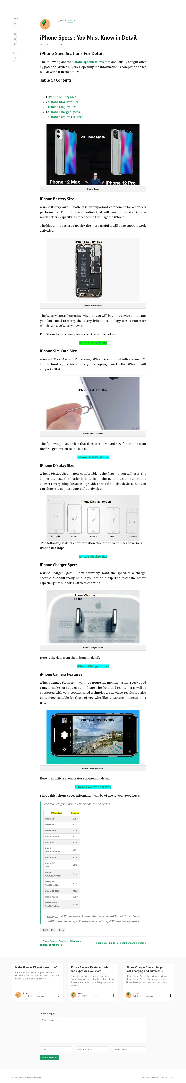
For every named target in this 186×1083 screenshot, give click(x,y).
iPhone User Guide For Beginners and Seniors (119, 943)
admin (65, 20)
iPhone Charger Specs (64, 112)
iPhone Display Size (62, 107)
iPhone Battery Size (62, 97)
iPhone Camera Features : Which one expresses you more (90, 969)
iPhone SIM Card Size (63, 102)
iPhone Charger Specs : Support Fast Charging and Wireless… (146, 969)
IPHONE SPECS (48, 930)
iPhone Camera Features (65, 117)
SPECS (61, 930)
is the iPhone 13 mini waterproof (36, 967)
